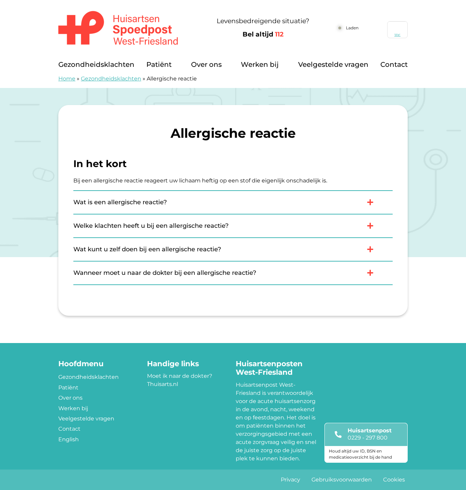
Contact (394, 64)
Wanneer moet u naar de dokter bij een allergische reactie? (164, 273)
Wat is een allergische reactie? (120, 202)
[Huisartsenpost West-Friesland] (125, 28)
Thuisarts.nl (162, 384)
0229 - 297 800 (368, 437)
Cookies (394, 479)
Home (66, 78)
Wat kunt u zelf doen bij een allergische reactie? (147, 249)
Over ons (206, 64)
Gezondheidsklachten (96, 64)
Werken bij (260, 64)
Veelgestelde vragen (333, 64)
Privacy (290, 479)
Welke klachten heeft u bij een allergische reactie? (151, 225)
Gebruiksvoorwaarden (341, 479)
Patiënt (159, 64)
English (68, 439)
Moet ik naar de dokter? (179, 376)
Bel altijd (263, 34)
